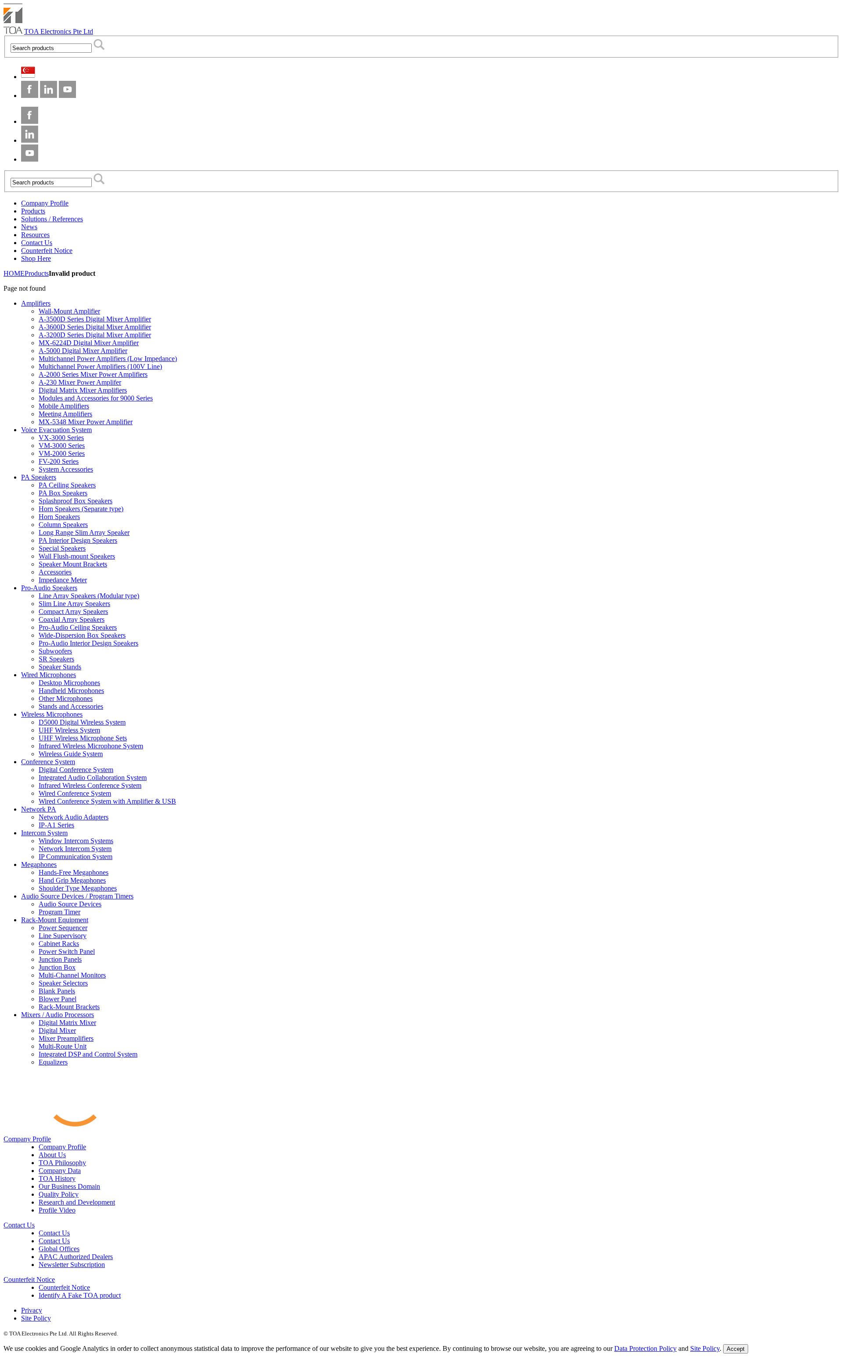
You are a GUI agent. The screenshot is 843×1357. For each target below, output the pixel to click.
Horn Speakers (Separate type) (81, 508)
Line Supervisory (62, 935)
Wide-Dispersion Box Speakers (82, 635)
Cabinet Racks (59, 943)
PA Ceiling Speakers (67, 485)
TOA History (57, 1178)
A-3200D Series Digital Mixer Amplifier (95, 335)
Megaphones (39, 864)
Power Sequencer (63, 927)
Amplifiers (35, 303)
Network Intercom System (75, 848)
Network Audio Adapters (73, 817)
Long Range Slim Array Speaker (84, 532)
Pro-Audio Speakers (49, 588)
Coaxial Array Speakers (71, 619)
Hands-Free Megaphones (73, 872)
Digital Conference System (76, 769)
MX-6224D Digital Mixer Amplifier (89, 342)
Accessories (55, 572)
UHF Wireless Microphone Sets (83, 738)
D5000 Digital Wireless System (82, 722)
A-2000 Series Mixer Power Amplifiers (93, 374)
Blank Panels (57, 991)
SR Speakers (56, 659)
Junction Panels (60, 959)
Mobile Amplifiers (64, 406)
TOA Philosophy (62, 1162)
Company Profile (27, 1139)
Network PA (38, 809)
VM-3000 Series (62, 445)
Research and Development (77, 1202)
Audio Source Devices (70, 904)
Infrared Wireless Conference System (90, 785)
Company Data (60, 1170)
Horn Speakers (59, 516)
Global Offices (59, 1248)
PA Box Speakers (63, 493)
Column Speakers (63, 524)
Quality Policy (59, 1194)
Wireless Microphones (52, 714)
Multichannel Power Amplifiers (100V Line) (100, 366)
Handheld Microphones (71, 690)
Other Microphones (66, 698)
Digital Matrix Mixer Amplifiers (83, 390)
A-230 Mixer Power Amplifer (80, 382)
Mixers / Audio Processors (57, 1014)
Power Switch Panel (67, 951)
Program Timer (59, 912)
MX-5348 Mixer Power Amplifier (86, 422)
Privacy (31, 1310)
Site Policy (36, 1318)
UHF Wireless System (69, 730)
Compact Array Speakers (73, 611)
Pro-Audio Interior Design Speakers (88, 643)
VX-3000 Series (61, 437)
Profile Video (57, 1210)
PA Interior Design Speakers (78, 540)
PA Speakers (38, 477)
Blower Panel (57, 999)
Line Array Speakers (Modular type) (89, 595)
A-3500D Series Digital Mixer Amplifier (95, 319)
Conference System (48, 761)
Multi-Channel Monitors (72, 975)
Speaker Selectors (63, 983)
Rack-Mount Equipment (54, 920)
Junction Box (57, 967)
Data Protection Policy (645, 1348)
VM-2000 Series (62, 453)
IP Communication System (75, 856)
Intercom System (44, 833)
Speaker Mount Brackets (73, 564)
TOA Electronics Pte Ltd (58, 31)
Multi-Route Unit (62, 1046)
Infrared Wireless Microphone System (91, 746)
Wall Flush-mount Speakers (77, 556)
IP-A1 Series (56, 825)
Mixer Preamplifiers (66, 1038)
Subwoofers (55, 651)
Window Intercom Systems (76, 841)
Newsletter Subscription (72, 1264)
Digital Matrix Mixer (67, 1022)
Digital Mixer (57, 1030)
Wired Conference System (75, 793)
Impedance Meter (63, 580)
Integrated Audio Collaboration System (93, 777)
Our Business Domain (69, 1186)
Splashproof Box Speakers (75, 501)
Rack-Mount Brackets (69, 1007)
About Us (52, 1155)
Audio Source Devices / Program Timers (77, 896)
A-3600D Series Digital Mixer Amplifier (95, 327)
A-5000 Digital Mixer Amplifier (83, 350)
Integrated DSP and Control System (88, 1054)
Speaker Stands (60, 667)
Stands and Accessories (71, 706)
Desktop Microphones (69, 682)
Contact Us (19, 1225)
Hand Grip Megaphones (72, 880)
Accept (736, 1349)
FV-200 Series (59, 461)
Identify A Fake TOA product (80, 1295)
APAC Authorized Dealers (76, 1256)
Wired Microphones (48, 674)
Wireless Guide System (71, 754)
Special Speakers (62, 548)
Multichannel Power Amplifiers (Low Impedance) (108, 358)
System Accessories (66, 469)
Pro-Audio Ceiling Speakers (78, 627)
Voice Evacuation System (56, 429)
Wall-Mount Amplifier (69, 311)
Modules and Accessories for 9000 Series (96, 398)
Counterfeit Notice (29, 1279)
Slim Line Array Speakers (74, 603)
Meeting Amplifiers (65, 414)
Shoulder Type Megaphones (78, 888)
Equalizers (53, 1062)
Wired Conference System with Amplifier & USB (107, 801)
